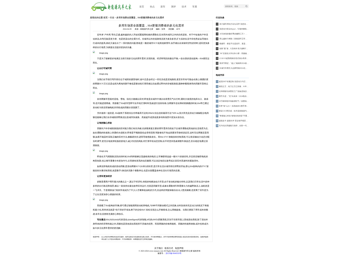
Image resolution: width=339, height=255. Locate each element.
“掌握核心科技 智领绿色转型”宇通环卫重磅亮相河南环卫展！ (244, 116)
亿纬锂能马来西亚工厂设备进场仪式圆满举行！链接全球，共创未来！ (247, 91)
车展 (194, 6)
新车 (162, 6)
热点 (152, 6)
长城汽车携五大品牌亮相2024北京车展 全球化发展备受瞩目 (243, 68)
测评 (173, 6)
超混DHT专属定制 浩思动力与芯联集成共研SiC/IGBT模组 (242, 82)
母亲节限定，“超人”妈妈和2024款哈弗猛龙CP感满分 (240, 63)
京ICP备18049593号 (173, 253)
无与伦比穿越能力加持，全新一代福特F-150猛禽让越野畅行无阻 (245, 126)
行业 (112, 17)
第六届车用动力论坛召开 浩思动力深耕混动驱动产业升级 (242, 24)
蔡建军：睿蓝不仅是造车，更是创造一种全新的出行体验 (242, 44)
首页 (141, 6)
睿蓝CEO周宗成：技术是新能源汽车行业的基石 (238, 111)
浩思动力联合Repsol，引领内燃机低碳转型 (236, 29)
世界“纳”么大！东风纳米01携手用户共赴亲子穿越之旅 (241, 106)
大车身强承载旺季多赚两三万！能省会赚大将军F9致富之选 (243, 34)
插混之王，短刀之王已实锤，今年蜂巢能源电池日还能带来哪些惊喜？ (247, 86)
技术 (184, 6)
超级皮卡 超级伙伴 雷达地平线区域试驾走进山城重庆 (241, 121)
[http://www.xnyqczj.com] (116, 13)
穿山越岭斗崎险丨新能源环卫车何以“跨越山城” (238, 39)
